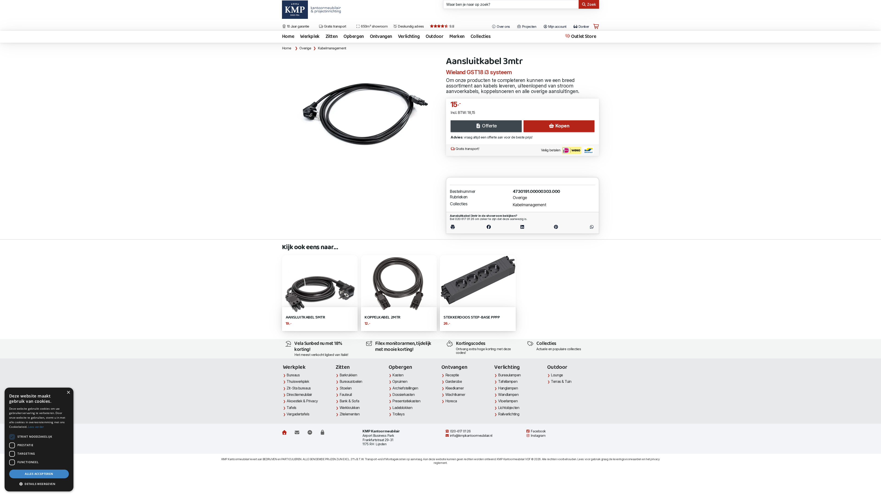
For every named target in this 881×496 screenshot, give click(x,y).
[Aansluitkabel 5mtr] (320, 292)
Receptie (452, 375)
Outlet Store (583, 37)
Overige (305, 48)
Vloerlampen (508, 401)
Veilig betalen (551, 150)
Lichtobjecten (508, 407)
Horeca (451, 401)
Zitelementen (350, 414)
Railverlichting (508, 414)
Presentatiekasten (406, 401)
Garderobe (453, 381)
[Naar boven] (310, 432)
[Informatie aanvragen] (297, 432)
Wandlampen (508, 394)
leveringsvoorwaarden (627, 459)
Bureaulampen (509, 375)
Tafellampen (507, 381)
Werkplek (310, 37)
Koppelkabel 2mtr (382, 317)
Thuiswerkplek (298, 381)
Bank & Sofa (349, 401)
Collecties (481, 37)
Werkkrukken (350, 407)
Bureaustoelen (351, 381)
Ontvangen (381, 37)
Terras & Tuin (561, 381)
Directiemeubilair (299, 394)
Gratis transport (334, 26)
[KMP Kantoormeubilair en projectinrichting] (324, 11)
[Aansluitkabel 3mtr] (361, 113)
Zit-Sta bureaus (299, 388)
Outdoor (434, 37)
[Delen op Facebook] (488, 227)
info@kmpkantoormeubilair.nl (470, 436)
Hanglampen (508, 388)
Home (288, 37)
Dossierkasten (403, 394)
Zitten (331, 37)
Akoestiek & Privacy (302, 401)
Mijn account (556, 27)
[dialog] (39, 439)
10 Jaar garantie (297, 26)
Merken (456, 37)
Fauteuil (346, 394)
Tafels (291, 407)
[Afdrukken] (461, 227)
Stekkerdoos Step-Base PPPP (471, 317)
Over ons (503, 27)
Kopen (561, 126)
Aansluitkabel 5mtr (305, 317)
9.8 (451, 26)
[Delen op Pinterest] (556, 227)
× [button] (68, 392)
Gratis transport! (467, 149)
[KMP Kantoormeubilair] (295, 11)
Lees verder (36, 427)
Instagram (538, 436)
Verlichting (409, 37)
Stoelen (346, 388)
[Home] (284, 432)
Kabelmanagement (332, 48)
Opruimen (399, 381)
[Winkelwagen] (596, 26)
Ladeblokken (402, 407)
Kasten (397, 375)
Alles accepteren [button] (39, 474)
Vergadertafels (298, 414)
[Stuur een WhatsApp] (584, 227)
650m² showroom (374, 26)
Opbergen (353, 37)
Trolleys (398, 414)
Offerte (489, 126)
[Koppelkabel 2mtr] (399, 283)
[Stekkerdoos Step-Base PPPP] (478, 279)
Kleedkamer (454, 388)
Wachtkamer (455, 394)
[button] (39, 484)
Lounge (557, 375)
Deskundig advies (410, 26)
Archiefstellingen (405, 388)
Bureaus (293, 375)
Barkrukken (348, 375)
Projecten (528, 27)
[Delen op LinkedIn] (522, 227)
